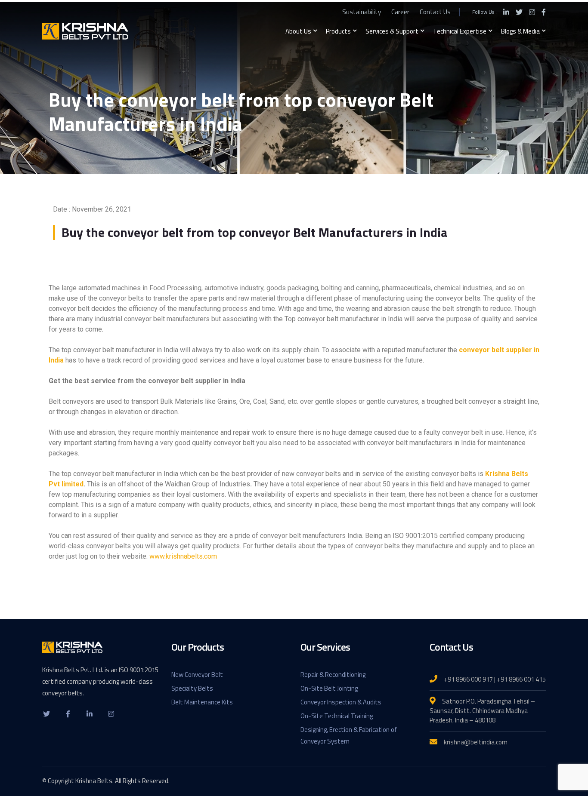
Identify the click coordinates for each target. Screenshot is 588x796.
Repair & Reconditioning (332, 674)
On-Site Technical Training (336, 716)
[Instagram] (532, 12)
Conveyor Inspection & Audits (340, 702)
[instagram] (111, 713)
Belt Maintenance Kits (202, 702)
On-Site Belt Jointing (329, 688)
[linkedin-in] (89, 713)
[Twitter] (519, 12)
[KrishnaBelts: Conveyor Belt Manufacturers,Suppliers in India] (85, 30)
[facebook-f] (68, 713)
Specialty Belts (192, 688)
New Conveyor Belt (197, 674)
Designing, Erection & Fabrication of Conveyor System (348, 735)
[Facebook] (544, 12)
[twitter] (46, 713)
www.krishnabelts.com (183, 556)
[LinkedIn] (506, 12)
